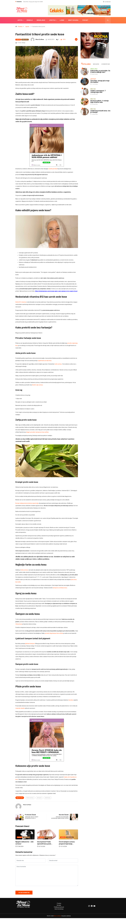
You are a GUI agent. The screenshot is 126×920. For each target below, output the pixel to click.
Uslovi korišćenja (59, 909)
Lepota (19, 20)
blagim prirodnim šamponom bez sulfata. (37, 432)
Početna (20, 26)
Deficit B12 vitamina (20, 302)
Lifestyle (52, 20)
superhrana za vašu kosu (45, 360)
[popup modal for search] (108, 20)
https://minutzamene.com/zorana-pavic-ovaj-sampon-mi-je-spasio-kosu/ (56, 291)
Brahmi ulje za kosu (37, 385)
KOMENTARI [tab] (106, 64)
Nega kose (25, 39)
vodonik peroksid (52, 168)
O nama (59, 903)
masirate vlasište (20, 708)
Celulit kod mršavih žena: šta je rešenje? (100, 111)
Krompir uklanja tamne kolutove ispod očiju (26, 503)
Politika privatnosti (59, 907)
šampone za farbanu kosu (60, 587)
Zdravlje (30, 20)
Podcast (85, 20)
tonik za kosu (58, 364)
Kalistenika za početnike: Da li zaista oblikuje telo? (100, 71)
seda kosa (47, 797)
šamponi (39, 797)
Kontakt (59, 905)
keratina (71, 700)
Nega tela (93, 89)
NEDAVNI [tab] (96, 64)
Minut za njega (73, 20)
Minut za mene (39, 39)
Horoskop (93, 78)
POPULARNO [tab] (86, 64)
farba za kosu (24, 570)
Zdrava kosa (18, 624)
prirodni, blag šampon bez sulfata (54, 633)
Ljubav (62, 20)
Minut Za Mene (57, 915)
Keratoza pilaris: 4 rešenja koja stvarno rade (99, 101)
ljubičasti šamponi (30, 643)
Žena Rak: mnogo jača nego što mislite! (99, 81)
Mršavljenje (41, 20)
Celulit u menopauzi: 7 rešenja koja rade (33, 1)
